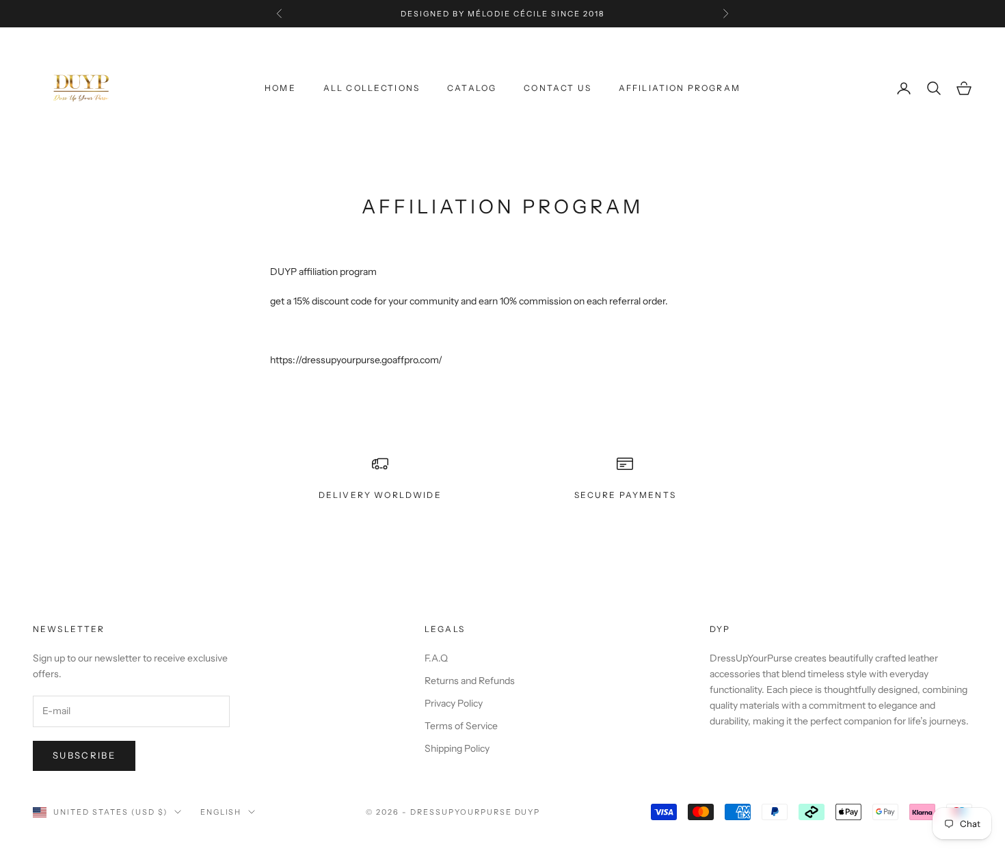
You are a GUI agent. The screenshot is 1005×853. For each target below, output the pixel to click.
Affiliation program (679, 88)
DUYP (528, 812)
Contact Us (557, 88)
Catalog (471, 88)
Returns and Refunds (470, 680)
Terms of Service (461, 726)
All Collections (371, 88)
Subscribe (84, 755)
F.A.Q (436, 658)
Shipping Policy (457, 748)
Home (280, 88)
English (221, 812)
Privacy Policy (454, 703)
